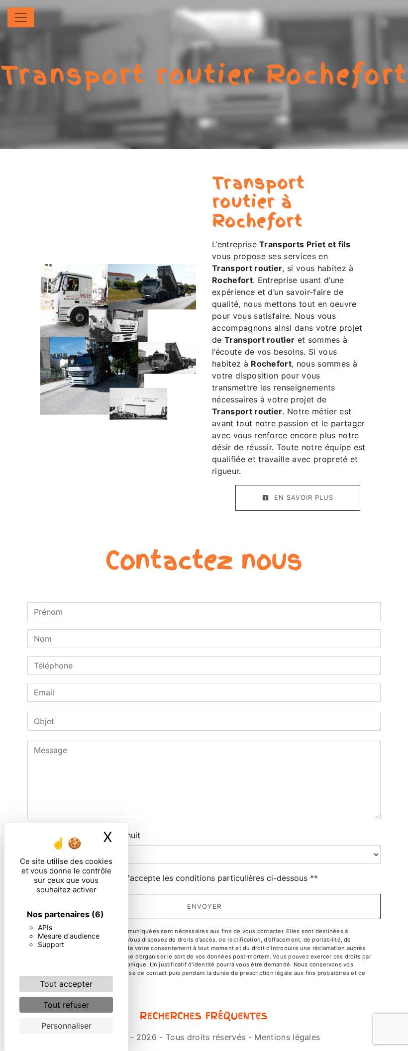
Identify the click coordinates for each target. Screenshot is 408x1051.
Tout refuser (66, 1005)
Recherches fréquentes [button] (204, 1016)
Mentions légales (286, 1037)
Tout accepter (66, 984)
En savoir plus (302, 497)
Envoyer (204, 906)
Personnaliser (66, 1026)
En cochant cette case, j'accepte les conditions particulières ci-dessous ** (177, 878)
